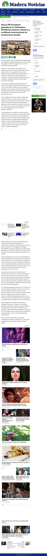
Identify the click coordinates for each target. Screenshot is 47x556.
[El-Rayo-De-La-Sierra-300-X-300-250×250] (39, 111)
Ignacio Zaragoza (16, 9)
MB (8, 14)
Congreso (18, 38)
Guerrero (43, 9)
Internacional (15, 12)
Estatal (21, 38)
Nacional (38, 12)
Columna (44, 12)
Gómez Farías (24, 9)
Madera (2, 9)
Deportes (22, 12)
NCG (38, 9)
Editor (13, 38)
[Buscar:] (40, 16)
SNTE (11, 14)
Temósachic (8, 9)
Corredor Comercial (30, 12)
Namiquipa (3, 12)
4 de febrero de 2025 (6, 38)
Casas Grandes (32, 9)
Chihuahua (3, 14)
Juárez (8, 12)
